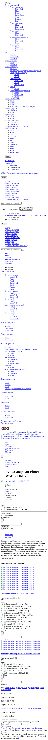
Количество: (5, 517)
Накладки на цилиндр (18, 73)
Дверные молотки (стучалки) (16, 126)
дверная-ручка (33, 688)
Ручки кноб (14, 31)
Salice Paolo (14, 57)
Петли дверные (11, 109)
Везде (7, 181)
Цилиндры (9, 115)
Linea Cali (13, 59)
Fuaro (12, 140)
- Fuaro (16, 21)
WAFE (12, 688)
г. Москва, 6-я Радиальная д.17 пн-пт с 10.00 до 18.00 (21, 708)
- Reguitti (17, 19)
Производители (11, 128)
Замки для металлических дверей (22, 107)
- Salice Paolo (19, 15)
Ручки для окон (11, 61)
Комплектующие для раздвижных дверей (25, 71)
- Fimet (16, 11)
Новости (8, 263)
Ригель (12, 87)
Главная (8, 460)
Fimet (12, 63)
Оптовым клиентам (12, 259)
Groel (12, 142)
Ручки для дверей (12, 5)
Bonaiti (12, 103)
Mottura (12, 146)
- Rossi (16, 13)
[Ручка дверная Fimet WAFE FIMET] (15, 481)
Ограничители (15, 79)
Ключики (13, 69)
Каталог (7, 269)
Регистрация (14, 169)
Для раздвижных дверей (19, 37)
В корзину (5, 526)
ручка (42, 688)
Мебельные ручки (12, 53)
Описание (9, 535)
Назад (8, 3)
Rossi (12, 105)
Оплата (8, 255)
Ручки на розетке (16, 7)
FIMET (12, 307)
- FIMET (17, 39)
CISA (12, 117)
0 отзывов (8, 487)
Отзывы (9, 537)
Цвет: (3, 505)
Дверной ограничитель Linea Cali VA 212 (17, 593)
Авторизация (15, 167)
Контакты (9, 261)
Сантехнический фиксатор (20, 91)
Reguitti (12, 148)
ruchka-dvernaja (6, 690)
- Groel (16, 17)
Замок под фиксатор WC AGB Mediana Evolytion (20, 654)
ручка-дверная (21, 688)
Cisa (11, 134)
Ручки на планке (16, 23)
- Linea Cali (18, 9)
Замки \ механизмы (12, 99)
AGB (12, 101)
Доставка (8, 257)
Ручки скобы (15, 45)
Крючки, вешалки (12, 120)
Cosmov (13, 55)
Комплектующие (11, 67)
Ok (19, 738)
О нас (7, 253)
